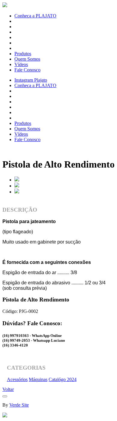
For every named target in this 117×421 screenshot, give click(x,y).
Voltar (8, 389)
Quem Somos (27, 59)
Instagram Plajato (30, 80)
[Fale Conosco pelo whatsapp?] (4, 415)
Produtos (22, 53)
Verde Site (19, 404)
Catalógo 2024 (62, 379)
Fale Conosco (27, 69)
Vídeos (21, 64)
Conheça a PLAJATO (35, 15)
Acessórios (17, 379)
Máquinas (38, 379)
